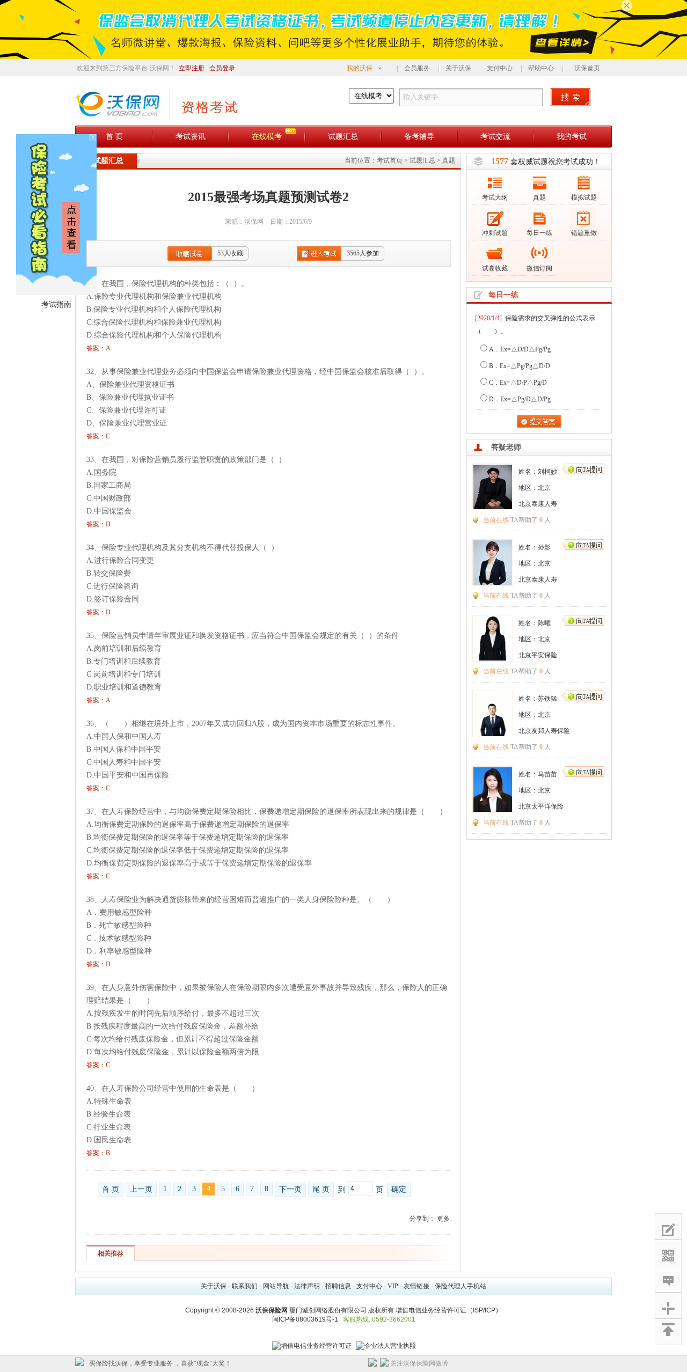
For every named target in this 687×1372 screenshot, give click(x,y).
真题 (448, 160)
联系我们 (245, 1286)
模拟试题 (584, 197)
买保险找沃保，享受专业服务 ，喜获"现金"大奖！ (160, 1363)
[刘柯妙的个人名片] (492, 507)
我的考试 (572, 137)
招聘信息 (338, 1286)
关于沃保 (458, 68)
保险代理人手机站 (460, 1286)
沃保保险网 (271, 1310)
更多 (443, 1218)
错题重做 (584, 233)
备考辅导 (419, 137)
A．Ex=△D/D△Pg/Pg (520, 349)
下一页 (290, 1189)
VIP (393, 1286)
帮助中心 (541, 68)
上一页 (141, 1189)
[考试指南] (56, 293)
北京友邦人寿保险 (544, 731)
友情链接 (416, 1286)
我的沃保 (359, 68)
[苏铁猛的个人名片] (492, 734)
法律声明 (307, 1286)
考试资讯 (191, 137)
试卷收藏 (495, 268)
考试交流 (495, 137)
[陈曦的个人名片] (492, 658)
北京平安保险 (537, 655)
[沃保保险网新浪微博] (384, 1364)
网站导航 (276, 1286)
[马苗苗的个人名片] (492, 809)
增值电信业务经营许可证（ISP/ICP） (449, 1310)
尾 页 (321, 1189)
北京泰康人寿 (537, 504)
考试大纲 (495, 197)
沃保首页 (587, 68)
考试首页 (390, 160)
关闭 (458, 1363)
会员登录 (222, 68)
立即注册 (191, 68)
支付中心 (500, 68)
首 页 (114, 137)
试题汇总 (343, 137)
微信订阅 (539, 268)
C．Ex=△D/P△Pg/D (518, 382)
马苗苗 (547, 774)
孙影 (544, 547)
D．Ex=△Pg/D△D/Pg (520, 399)
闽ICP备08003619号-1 (305, 1319)
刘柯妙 (547, 471)
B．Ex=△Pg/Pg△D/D (519, 366)
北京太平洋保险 (541, 806)
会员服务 (417, 68)
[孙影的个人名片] (492, 582)
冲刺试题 (495, 233)
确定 (398, 1189)
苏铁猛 (547, 698)
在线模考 (267, 137)
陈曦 (544, 623)
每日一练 (539, 233)
